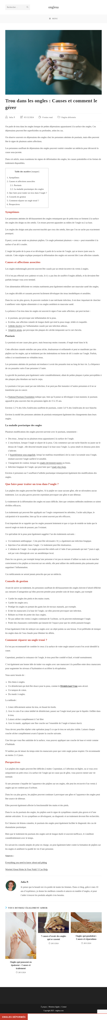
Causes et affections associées (21, 181)
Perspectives (13, 204)
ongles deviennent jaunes (51, 463)
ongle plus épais (59, 467)
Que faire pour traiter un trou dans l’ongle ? (27, 193)
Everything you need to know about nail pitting (26, 862)
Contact (63, 1007)
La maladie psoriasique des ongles (27, 189)
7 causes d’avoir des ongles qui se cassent (53, 937)
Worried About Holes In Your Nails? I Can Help (26, 869)
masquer (35, 172)
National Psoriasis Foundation (21, 397)
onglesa (53, 7)
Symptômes (13, 177)
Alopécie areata (15, 330)
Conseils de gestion (16, 197)
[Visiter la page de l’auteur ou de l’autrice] (10, 885)
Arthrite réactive (15, 326)
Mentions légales (54, 1007)
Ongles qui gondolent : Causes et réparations (86, 937)
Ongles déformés (68, 117)
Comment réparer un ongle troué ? (23, 200)
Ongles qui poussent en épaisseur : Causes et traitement (21, 965)
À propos (44, 1007)
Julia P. (12, 117)
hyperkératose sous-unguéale (22, 455)
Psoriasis (15, 185)
